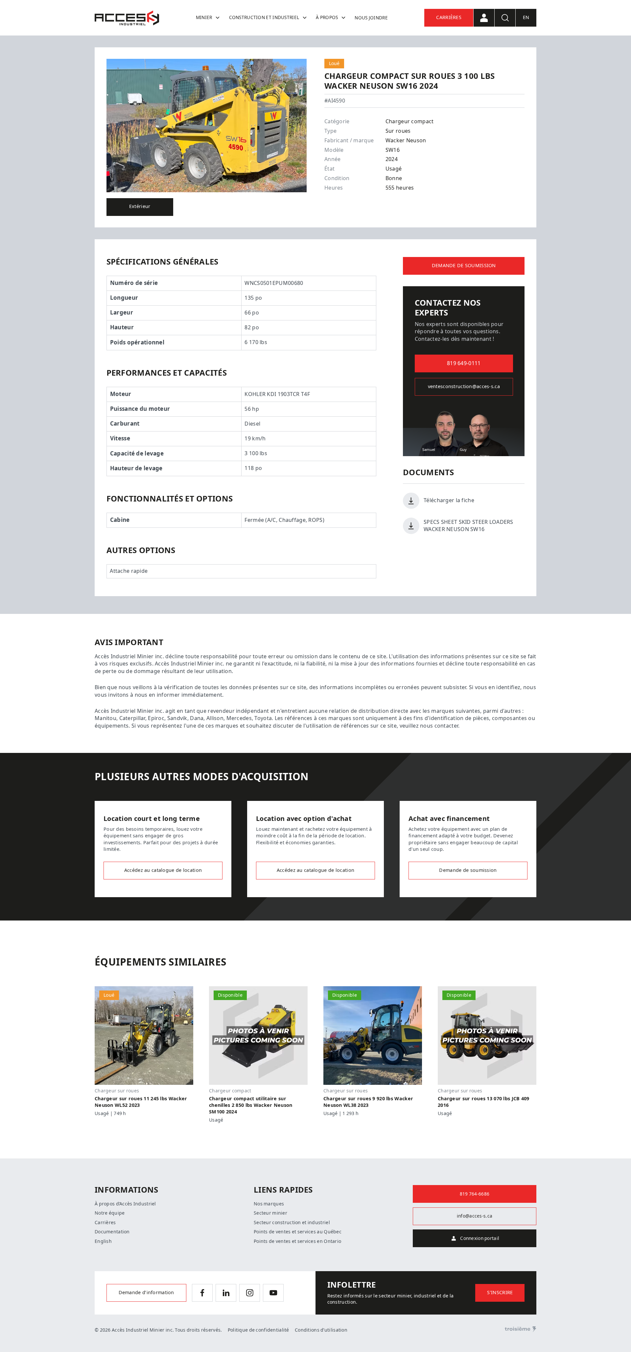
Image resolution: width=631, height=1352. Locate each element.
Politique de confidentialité (258, 1330)
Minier (204, 17)
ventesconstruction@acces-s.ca (464, 386)
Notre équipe (110, 1213)
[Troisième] (520, 1329)
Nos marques (269, 1203)
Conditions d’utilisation (321, 1330)
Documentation (112, 1231)
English (103, 1241)
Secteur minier (270, 1213)
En (526, 17)
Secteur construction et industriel (292, 1222)
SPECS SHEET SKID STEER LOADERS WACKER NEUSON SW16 (468, 525)
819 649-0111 (463, 363)
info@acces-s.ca (474, 1216)
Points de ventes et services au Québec (297, 1231)
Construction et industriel (264, 17)
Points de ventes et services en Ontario (297, 1241)
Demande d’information (146, 1292)
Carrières (448, 17)
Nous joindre (371, 17)
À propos (327, 17)
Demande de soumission (464, 265)
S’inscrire (500, 1292)
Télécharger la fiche (449, 500)
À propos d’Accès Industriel (125, 1203)
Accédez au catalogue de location (163, 870)
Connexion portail (479, 1238)
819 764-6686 (474, 1194)
